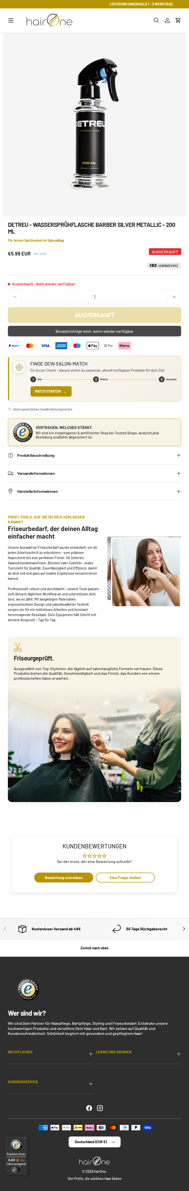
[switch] (16, 1170)
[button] (178, 20)
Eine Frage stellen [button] (125, 877)
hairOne (100, 1171)
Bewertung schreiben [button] (64, 877)
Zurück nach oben (94, 948)
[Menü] (25, 1139)
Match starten (51, 391)
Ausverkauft (94, 314)
